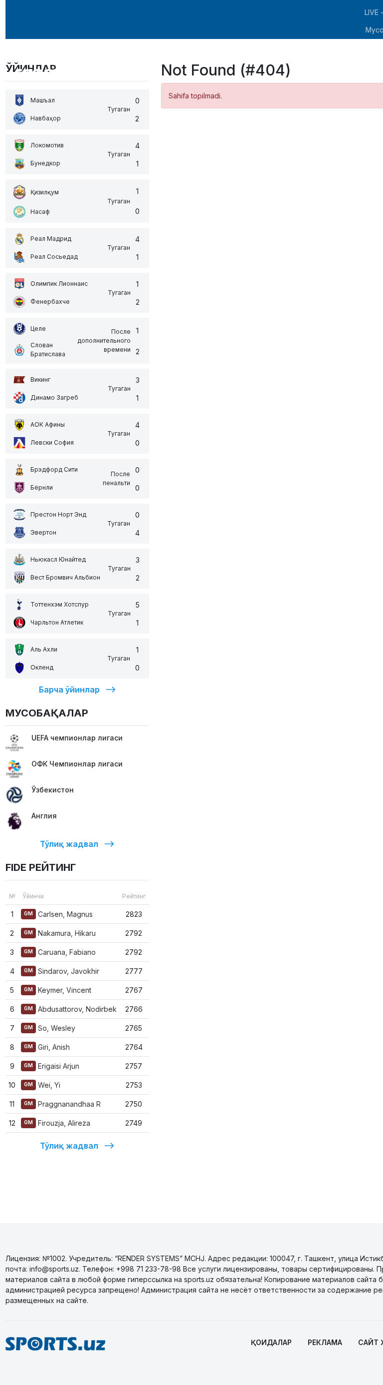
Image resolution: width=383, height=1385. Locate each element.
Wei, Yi (42, 1085)
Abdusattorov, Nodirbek (70, 1009)
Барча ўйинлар (69, 689)
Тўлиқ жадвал (69, 844)
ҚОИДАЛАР (271, 1342)
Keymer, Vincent (57, 990)
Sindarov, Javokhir (61, 971)
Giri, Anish (47, 1047)
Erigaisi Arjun (51, 1066)
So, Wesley (49, 1028)
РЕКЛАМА (325, 1342)
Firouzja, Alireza (57, 1123)
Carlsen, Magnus (58, 914)
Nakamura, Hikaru (60, 933)
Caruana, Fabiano (60, 952)
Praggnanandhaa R (62, 1104)
